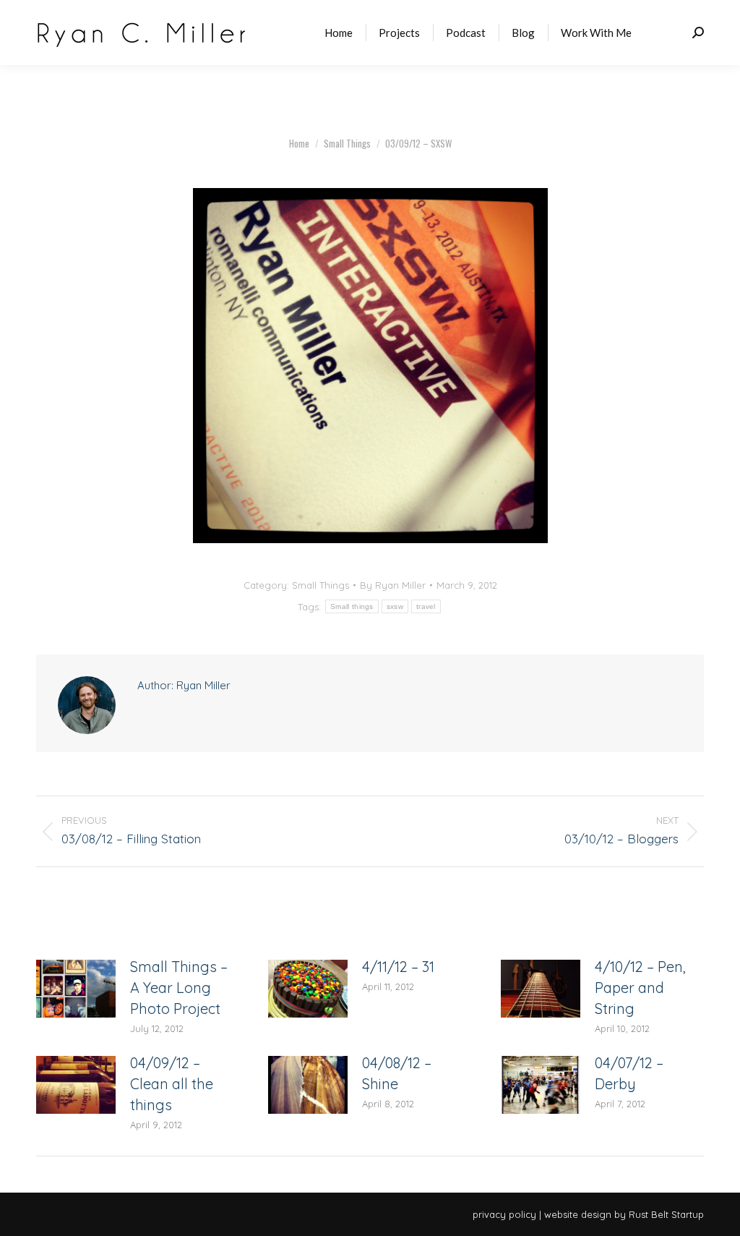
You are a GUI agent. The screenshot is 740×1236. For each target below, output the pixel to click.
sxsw (395, 606)
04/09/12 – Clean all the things (171, 1084)
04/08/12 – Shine (396, 1073)
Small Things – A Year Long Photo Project (179, 988)
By (393, 585)
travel (426, 606)
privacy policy (504, 1214)
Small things (352, 606)
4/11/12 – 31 (398, 967)
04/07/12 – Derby (629, 1073)
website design (577, 1214)
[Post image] (76, 989)
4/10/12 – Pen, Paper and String (640, 988)
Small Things (320, 585)
